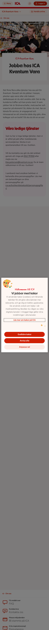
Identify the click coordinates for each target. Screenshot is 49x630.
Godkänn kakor (24, 334)
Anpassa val (24, 347)
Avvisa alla (24, 340)
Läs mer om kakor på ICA (24, 320)
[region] (24, 315)
